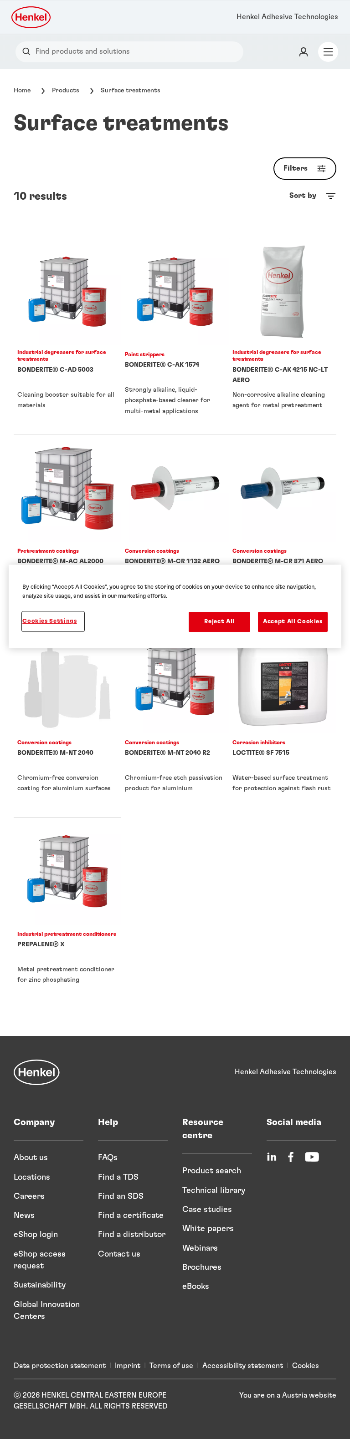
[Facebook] (291, 1157)
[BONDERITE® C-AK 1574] (175, 336)
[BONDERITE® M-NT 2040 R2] (175, 721)
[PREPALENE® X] (67, 913)
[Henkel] (37, 1072)
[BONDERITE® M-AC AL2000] (67, 530)
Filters (295, 168)
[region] (175, 606)
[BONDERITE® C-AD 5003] (67, 336)
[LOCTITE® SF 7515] (282, 721)
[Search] (28, 51)
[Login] (303, 52)
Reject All (219, 622)
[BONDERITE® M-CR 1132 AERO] (175, 530)
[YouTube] (312, 1157)
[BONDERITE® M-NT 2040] (67, 721)
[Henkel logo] (31, 17)
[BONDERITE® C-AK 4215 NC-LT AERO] (282, 336)
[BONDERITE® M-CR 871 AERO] (282, 530)
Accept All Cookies (293, 622)
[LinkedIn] (272, 1157)
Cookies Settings (49, 621)
